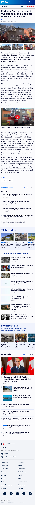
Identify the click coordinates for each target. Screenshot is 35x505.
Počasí (3, 478)
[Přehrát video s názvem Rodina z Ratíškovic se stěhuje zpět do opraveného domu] (17, 117)
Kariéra (20, 478)
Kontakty (20, 488)
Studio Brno (21, 468)
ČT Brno (3, 19)
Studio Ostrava (22, 472)
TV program (4, 462)
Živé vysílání (4, 465)
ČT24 (10, 181)
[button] (17, 117)
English (3, 502)
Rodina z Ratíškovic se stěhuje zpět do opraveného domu (15, 127)
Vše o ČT (3, 488)
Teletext (3, 472)
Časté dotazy (21, 485)
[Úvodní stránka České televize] (8, 444)
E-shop (3, 482)
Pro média (21, 462)
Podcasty (3, 475)
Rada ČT (20, 475)
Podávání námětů (23, 482)
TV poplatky (4, 468)
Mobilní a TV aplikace (7, 485)
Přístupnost (20, 502)
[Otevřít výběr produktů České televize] (33, 2)
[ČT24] (4, 2)
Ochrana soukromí (11, 502)
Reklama (20, 465)
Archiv (4, 181)
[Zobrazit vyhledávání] (29, 2)
